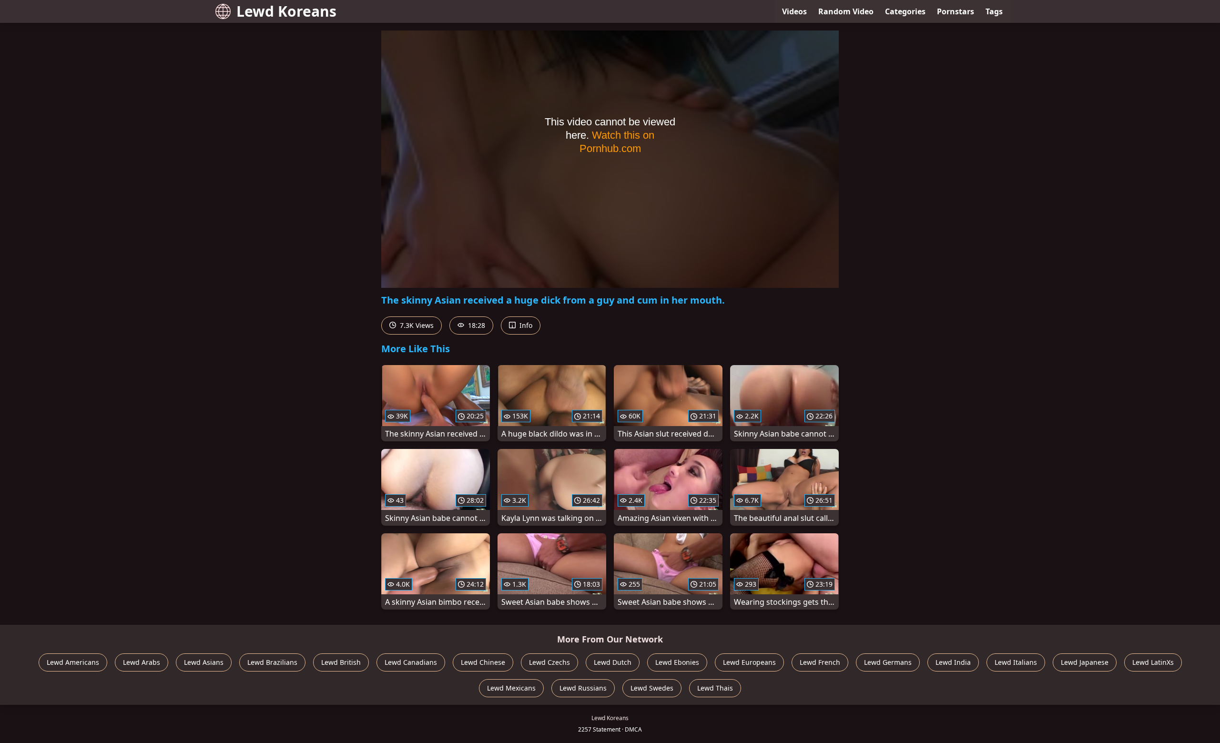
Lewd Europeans (749, 662)
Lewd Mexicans (511, 687)
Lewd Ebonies (677, 662)
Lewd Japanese (1084, 662)
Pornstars (955, 11)
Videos (794, 11)
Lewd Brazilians (272, 662)
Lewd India (953, 662)
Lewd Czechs (549, 662)
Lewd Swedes (651, 687)
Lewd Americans (73, 662)
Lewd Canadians (411, 662)
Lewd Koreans (286, 11)
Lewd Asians (204, 662)
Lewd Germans (888, 662)
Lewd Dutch (612, 662)
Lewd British (341, 662)
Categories (905, 11)
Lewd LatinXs (1153, 662)
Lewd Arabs (141, 662)
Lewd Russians (583, 687)
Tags (994, 11)
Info (525, 325)
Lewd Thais (715, 687)
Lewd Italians (1016, 662)
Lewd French (820, 662)
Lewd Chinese (483, 662)
